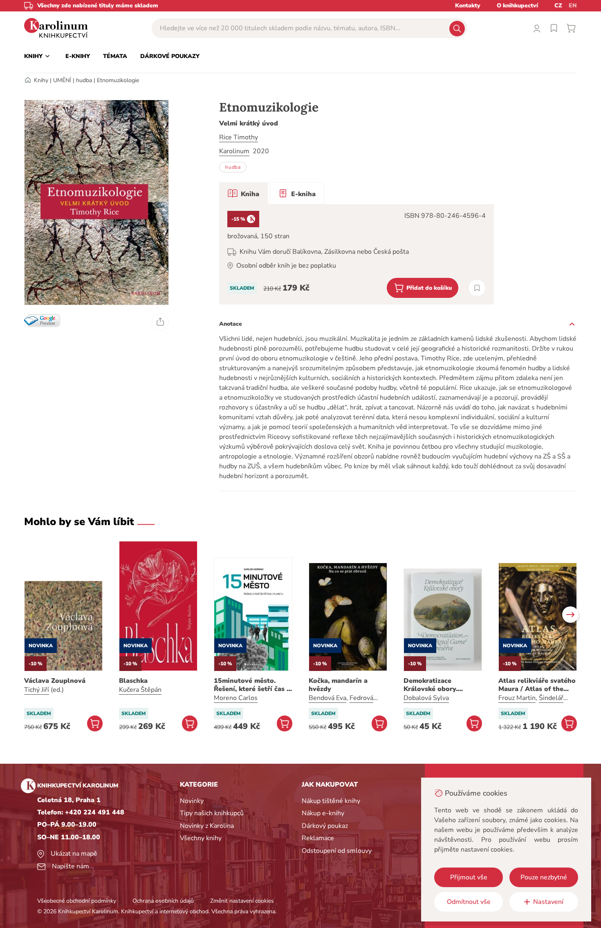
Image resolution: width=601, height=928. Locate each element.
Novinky (192, 800)
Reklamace (318, 838)
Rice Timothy (238, 137)
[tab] (243, 193)
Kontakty (467, 5)
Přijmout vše (468, 877)
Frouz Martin (517, 697)
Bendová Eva (327, 697)
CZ (558, 5)
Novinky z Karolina (207, 825)
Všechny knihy (201, 838)
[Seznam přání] (554, 28)
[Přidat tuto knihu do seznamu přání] (477, 288)
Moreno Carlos (236, 697)
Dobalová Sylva (426, 697)
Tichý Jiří (36, 689)
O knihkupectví (517, 5)
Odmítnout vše (469, 901)
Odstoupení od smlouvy (337, 850)
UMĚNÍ (62, 80)
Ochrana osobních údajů (163, 901)
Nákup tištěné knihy (331, 800)
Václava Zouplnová (54, 681)
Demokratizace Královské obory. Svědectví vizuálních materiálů (436, 685)
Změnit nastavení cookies (242, 901)
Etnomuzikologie (118, 80)
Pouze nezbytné (543, 877)
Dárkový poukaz (325, 825)
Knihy (41, 80)
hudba (84, 80)
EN (573, 5)
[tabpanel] (356, 254)
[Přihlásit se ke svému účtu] (537, 28)
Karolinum (234, 151)
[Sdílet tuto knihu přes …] (160, 322)
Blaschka (133, 681)
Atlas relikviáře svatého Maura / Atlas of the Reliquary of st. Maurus (537, 685)
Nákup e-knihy (323, 813)
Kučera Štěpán (140, 689)
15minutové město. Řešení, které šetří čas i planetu (251, 685)
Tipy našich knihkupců (212, 813)
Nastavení (548, 901)
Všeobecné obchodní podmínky (76, 901)
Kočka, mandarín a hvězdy (338, 685)
